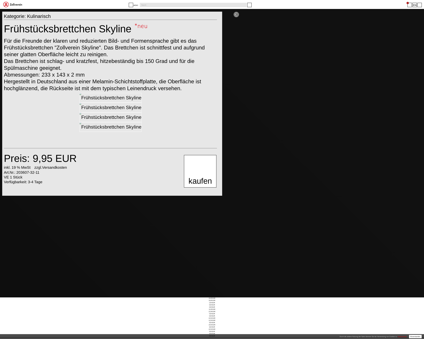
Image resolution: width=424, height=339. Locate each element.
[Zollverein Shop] (13, 1)
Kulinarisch (39, 16)
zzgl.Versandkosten (50, 167)
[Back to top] (420, 334)
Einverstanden (415, 336)
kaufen (199, 182)
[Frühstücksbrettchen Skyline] (110, 98)
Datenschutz (402, 336)
